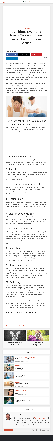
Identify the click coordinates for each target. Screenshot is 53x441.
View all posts (8, 430)
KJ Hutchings (19, 402)
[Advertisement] (26, 15)
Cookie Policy (40, 438)
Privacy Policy (34, 438)
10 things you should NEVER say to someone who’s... (23, 401)
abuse (9, 326)
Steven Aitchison (27, 47)
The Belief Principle (40, 418)
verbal (22, 326)
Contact (48, 438)
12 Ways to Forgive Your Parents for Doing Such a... (22, 367)
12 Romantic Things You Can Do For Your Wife (22, 376)
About (45, 438)
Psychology (17, 390)
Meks (15, 436)
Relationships (26, 28)
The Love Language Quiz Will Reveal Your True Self (22, 359)
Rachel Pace (18, 378)
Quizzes (26, 357)
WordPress (24, 436)
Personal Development (19, 357)
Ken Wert (18, 369)
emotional (15, 326)
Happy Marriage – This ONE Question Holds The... (22, 384)
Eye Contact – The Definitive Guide (22, 392)
